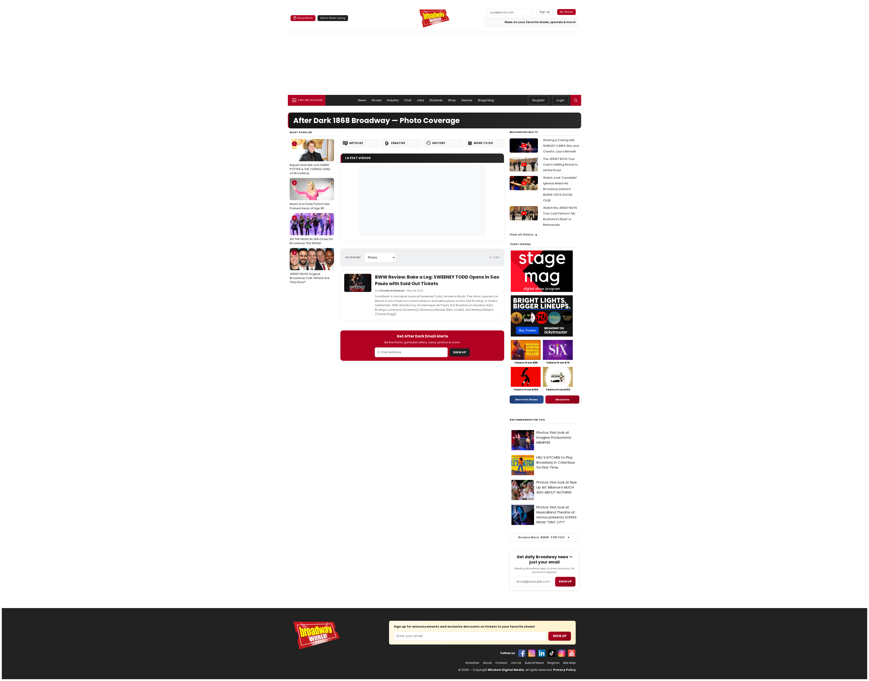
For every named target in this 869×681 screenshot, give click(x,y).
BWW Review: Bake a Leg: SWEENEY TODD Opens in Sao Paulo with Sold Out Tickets (437, 280)
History (438, 143)
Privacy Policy (564, 670)
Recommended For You (527, 419)
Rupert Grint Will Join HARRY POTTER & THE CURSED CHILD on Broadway (310, 158)
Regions (553, 663)
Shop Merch (305, 18)
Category (353, 257)
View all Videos (522, 234)
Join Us (516, 663)
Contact (501, 663)
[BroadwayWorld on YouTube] (572, 653)
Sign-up (545, 12)
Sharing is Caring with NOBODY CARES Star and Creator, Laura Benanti (561, 146)
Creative (398, 143)
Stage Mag (486, 100)
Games (467, 100)
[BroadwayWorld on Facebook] (522, 653)
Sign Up (459, 352)
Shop (452, 100)
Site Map (569, 663)
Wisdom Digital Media (506, 670)
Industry (393, 100)
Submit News (534, 663)
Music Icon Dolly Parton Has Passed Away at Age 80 (309, 195)
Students (436, 100)
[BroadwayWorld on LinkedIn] (542, 653)
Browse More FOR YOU (541, 537)
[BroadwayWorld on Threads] (562, 653)
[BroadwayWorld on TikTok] (552, 653)
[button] (575, 100)
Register (538, 100)
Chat (407, 100)
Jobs (420, 100)
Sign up (565, 581)
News (362, 100)
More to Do (483, 143)
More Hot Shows (526, 399)
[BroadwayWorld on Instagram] (532, 653)
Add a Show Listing (332, 18)
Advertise (472, 663)
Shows (377, 100)
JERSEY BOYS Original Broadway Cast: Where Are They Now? (309, 267)
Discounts (562, 399)
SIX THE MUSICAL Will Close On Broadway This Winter (311, 230)
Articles (356, 143)
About (487, 663)
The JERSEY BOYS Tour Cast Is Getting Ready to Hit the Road (560, 164)
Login (560, 100)
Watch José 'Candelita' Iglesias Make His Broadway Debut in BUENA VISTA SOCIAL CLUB (560, 189)
